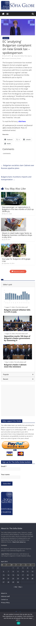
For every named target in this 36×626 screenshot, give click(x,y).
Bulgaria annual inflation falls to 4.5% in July (17, 311)
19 (32, 575)
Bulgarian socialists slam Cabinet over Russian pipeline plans (17, 166)
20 (3, 578)
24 (23, 578)
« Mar (15, 587)
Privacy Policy (5, 602)
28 (8, 582)
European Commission (10, 58)
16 (18, 575)
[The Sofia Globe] (3, 14)
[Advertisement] (18, 400)
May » (20, 587)
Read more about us (19, 542)
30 (18, 582)
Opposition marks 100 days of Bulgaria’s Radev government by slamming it (17, 338)
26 (32, 578)
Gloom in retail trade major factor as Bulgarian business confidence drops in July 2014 (17, 235)
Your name (5, 474)
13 (3, 575)
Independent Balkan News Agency (23, 56)
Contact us (4, 599)
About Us (4, 593)
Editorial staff (5, 596)
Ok (18, 623)
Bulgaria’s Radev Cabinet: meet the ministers (15, 366)
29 (13, 582)
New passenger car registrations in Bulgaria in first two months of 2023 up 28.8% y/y (18, 209)
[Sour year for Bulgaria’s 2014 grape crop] (13, 245)
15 (13, 575)
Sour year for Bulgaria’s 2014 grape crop (16, 260)
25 (27, 578)
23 (18, 578)
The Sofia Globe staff (22, 307)
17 (23, 575)
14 (8, 575)
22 (13, 578)
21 (8, 578)
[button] (18, 284)
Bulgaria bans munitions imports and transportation (16, 178)
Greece (19, 58)
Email (4, 466)
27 (3, 582)
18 (27, 575)
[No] (34, 619)
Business (5, 38)
